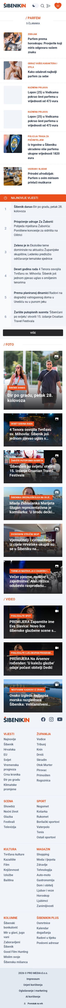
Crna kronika (12, 774)
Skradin (42, 760)
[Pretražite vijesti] (42, 6)
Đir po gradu (12, 779)
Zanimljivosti (45, 906)
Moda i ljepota (46, 859)
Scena (8, 801)
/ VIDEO (9, 599)
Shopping (43, 854)
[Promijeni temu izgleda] (35, 5)
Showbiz (9, 806)
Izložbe (8, 875)
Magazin (43, 849)
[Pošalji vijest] (48, 6)
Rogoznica (43, 780)
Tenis (40, 832)
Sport (41, 801)
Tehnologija (44, 870)
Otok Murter (44, 765)
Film (6, 864)
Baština (9, 880)
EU (5, 754)
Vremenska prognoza (11, 767)
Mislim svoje (12, 957)
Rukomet (42, 816)
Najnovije (10, 739)
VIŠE (33, 332)
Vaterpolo (43, 827)
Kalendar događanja (44, 930)
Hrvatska (9, 749)
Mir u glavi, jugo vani (14, 935)
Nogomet (43, 806)
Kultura (10, 849)
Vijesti (9, 734)
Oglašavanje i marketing (33, 990)
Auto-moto (44, 875)
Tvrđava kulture (14, 854)
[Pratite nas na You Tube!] (59, 719)
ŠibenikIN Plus (48, 918)
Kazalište (10, 859)
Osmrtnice (43, 923)
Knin (40, 749)
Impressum (33, 978)
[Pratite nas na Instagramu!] (51, 719)
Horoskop (43, 895)
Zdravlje (42, 864)
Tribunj (41, 744)
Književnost (11, 870)
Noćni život (11, 811)
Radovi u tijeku (46, 938)
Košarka (42, 811)
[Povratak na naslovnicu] (18, 5)
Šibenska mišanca (16, 962)
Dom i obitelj (45, 885)
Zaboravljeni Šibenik (12, 944)
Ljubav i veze (45, 890)
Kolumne (10, 918)
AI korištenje (33, 996)
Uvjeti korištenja (33, 984)
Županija (44, 734)
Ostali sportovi (46, 837)
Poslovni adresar (48, 943)
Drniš (40, 754)
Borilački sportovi (48, 822)
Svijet (7, 760)
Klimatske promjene (10, 787)
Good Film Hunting (16, 952)
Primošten (43, 775)
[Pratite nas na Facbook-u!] (43, 719)
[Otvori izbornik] (58, 5)
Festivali (9, 822)
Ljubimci (42, 901)
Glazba (8, 816)
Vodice (41, 739)
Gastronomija (45, 880)
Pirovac (42, 770)
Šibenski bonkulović (11, 925)
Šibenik (8, 744)
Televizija (10, 827)
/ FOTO (9, 344)
